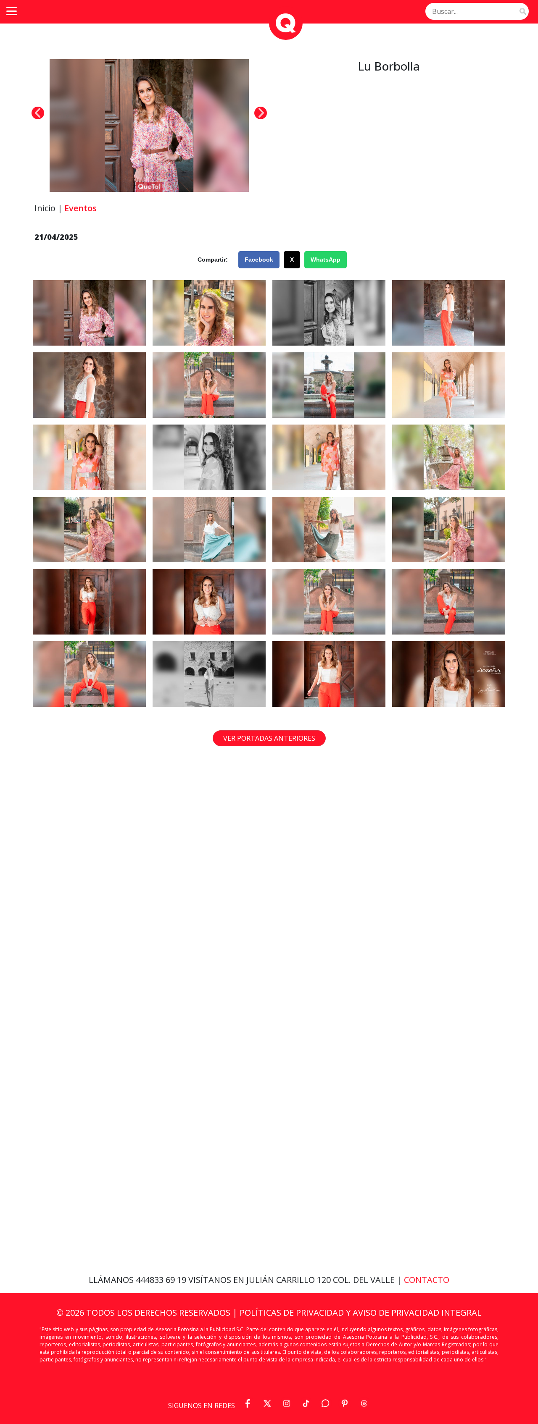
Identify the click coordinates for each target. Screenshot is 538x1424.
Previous (38, 113)
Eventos (80, 208)
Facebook (259, 259)
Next (260, 113)
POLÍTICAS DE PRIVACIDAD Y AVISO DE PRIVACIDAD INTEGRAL (361, 1312)
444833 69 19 (162, 1279)
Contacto (426, 1279)
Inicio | (48, 208)
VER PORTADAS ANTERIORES (269, 738)
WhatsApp (325, 259)
